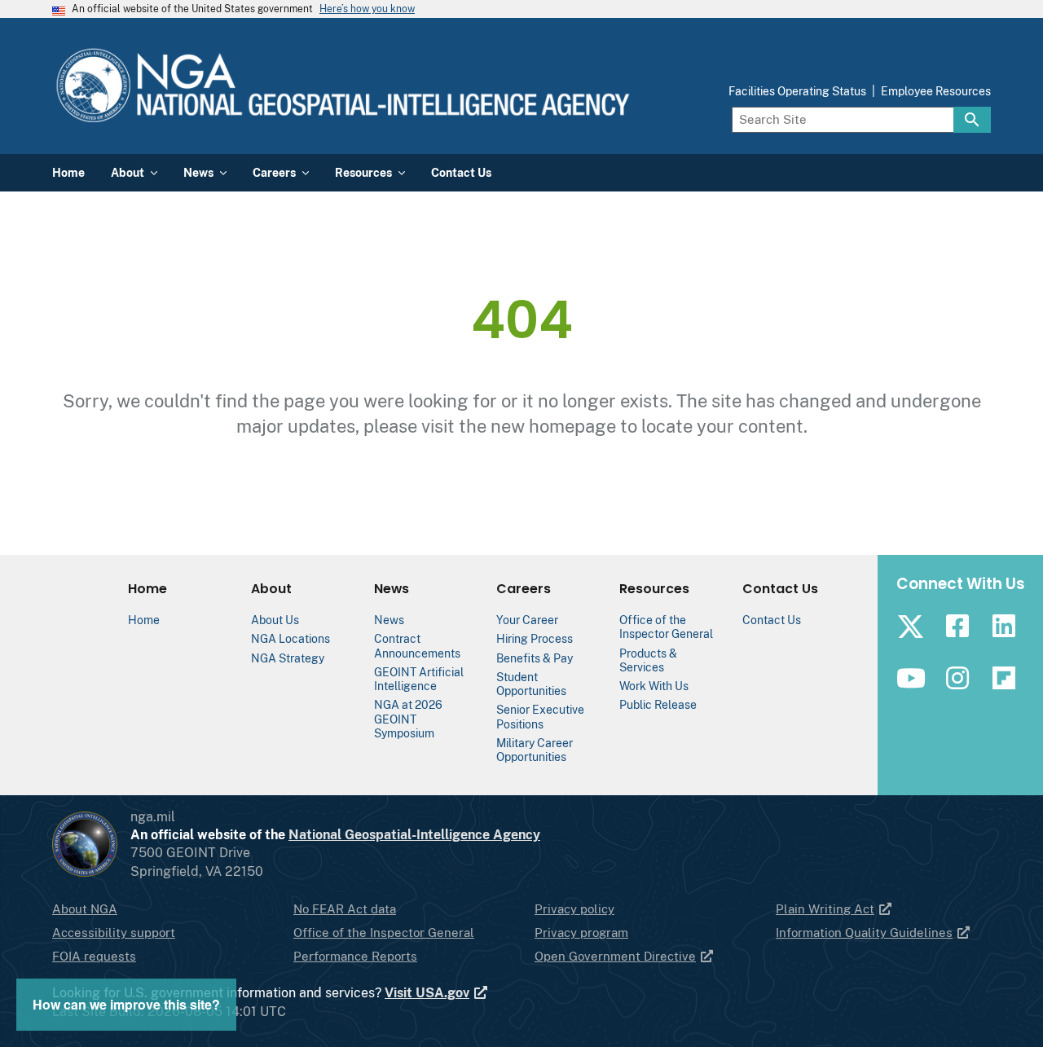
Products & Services (648, 660)
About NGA (84, 909)
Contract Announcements (417, 645)
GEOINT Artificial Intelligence (419, 679)
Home (144, 620)
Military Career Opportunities (534, 749)
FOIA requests (94, 956)
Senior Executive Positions (540, 716)
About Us (275, 620)
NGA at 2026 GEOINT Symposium (408, 718)
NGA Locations (290, 638)
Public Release (658, 704)
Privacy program (581, 932)
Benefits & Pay (534, 658)
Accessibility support (113, 932)
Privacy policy (574, 909)
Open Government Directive (615, 956)
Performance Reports (355, 956)
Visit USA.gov (427, 993)
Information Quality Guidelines (864, 932)
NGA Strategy (287, 658)
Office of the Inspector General (666, 626)
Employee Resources (936, 91)
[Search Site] (972, 120)
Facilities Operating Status (797, 91)
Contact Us (771, 620)
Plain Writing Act (825, 909)
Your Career (527, 620)
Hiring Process (534, 638)
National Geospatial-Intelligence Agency (414, 834)
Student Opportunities (531, 683)
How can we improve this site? (126, 1004)
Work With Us (654, 686)
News (389, 620)
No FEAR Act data (344, 909)
